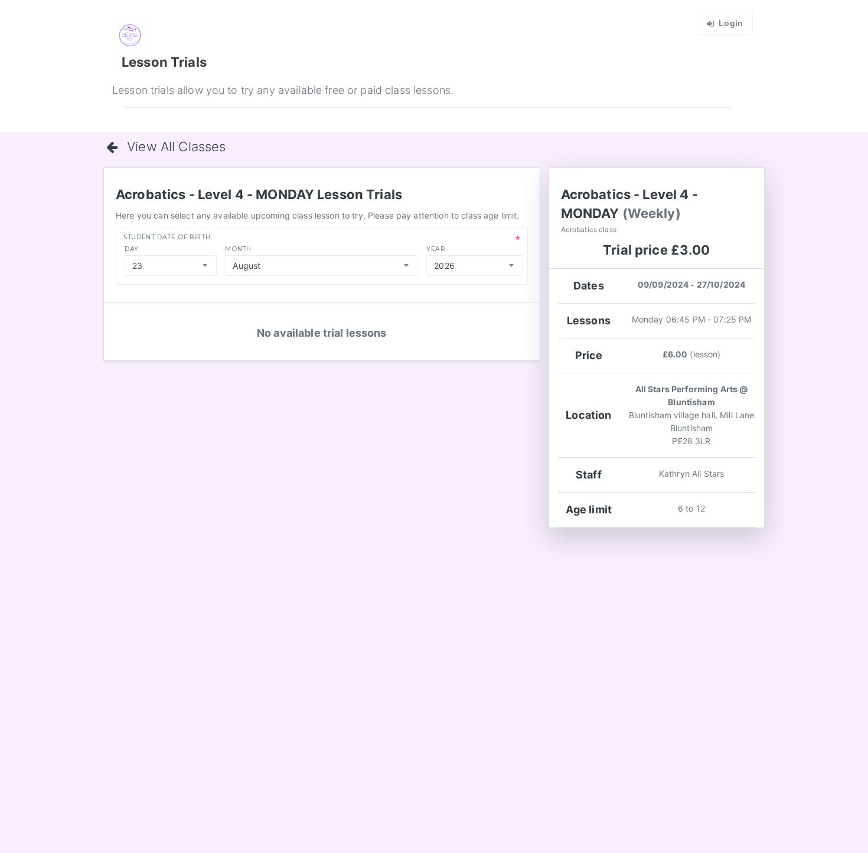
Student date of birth (166, 237)
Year (436, 249)
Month (238, 249)
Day (132, 249)
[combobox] (171, 265)
